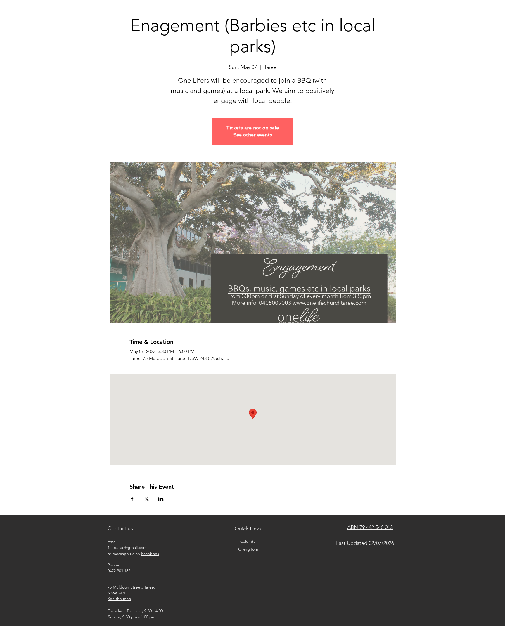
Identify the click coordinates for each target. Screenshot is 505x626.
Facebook (150, 553)
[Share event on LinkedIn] (161, 499)
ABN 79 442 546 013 (370, 527)
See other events (252, 135)
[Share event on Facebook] (132, 499)
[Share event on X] (146, 499)
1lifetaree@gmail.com (127, 547)
